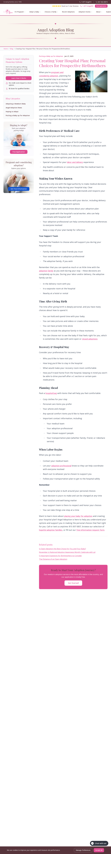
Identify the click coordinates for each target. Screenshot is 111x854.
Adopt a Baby (34, 12)
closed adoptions (90, 339)
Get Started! (73, 583)
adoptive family (46, 270)
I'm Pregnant (19, 12)
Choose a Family (50, 12)
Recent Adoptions (68, 12)
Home (5, 49)
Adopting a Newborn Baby (16, 104)
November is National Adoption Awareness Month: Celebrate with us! (67, 552)
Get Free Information (19, 189)
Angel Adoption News (14, 108)
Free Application (101, 6)
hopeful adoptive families (50, 530)
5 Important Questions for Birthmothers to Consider (60, 555)
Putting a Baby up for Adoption (51, 56)
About (98, 12)
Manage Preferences (83, 850)
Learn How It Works (18, 78)
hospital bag (51, 393)
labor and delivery (75, 162)
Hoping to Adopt (12, 112)
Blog (11, 49)
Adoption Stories (85, 12)
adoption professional (61, 465)
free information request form (90, 530)
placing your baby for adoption (78, 516)
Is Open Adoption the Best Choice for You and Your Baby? (62, 549)
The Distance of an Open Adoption (53, 559)
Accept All (98, 850)
